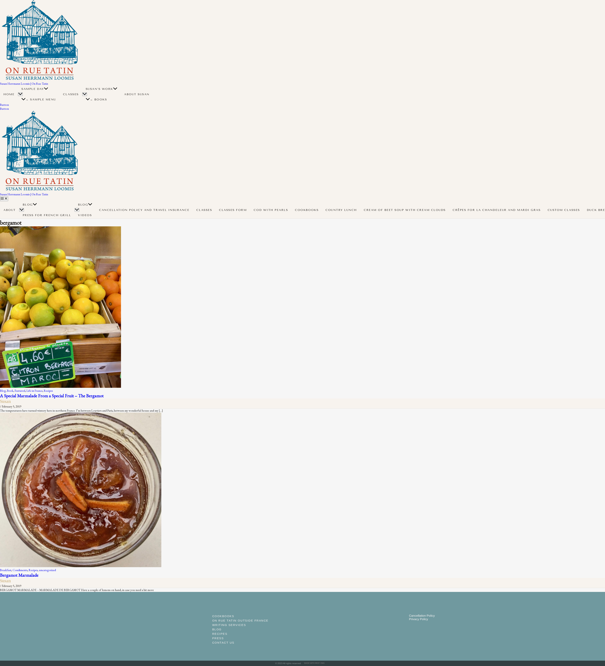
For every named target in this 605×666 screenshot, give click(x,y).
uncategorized (47, 570)
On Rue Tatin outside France (240, 620)
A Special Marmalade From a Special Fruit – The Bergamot (52, 395)
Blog (28, 204)
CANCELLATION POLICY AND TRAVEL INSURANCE (144, 210)
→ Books (98, 99)
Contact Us (223, 642)
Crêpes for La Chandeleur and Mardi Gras (497, 210)
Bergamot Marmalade (19, 575)
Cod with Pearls (271, 210)
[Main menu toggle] (4, 198)
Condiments (20, 570)
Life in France (34, 391)
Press (218, 638)
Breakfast (5, 570)
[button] (46, 89)
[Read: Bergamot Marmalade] (80, 566)
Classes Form (233, 210)
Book (10, 391)
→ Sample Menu (41, 99)
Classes (71, 94)
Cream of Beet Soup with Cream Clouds (405, 210)
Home (8, 94)
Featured (20, 391)
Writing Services (229, 625)
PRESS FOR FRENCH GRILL (47, 215)
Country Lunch (341, 210)
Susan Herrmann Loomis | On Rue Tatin (24, 84)
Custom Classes (564, 210)
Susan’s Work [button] (99, 89)
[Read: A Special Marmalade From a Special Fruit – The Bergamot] (60, 387)
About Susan (137, 94)
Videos (85, 215)
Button (4, 109)
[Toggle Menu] (20, 94)
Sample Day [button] (32, 89)
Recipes (48, 391)
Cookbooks (307, 210)
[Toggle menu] (21, 210)
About (9, 210)
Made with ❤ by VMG (314, 663)
